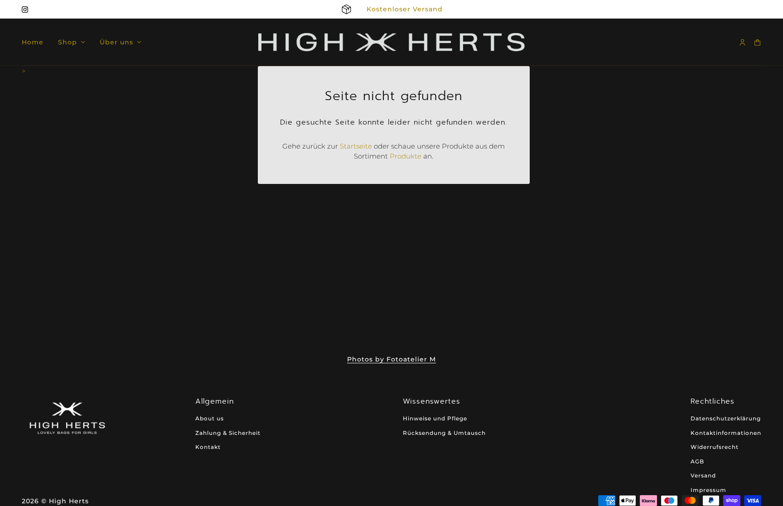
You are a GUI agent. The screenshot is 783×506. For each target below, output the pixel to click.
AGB (697, 461)
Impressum (708, 490)
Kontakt (208, 446)
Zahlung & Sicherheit (228, 432)
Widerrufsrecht (715, 446)
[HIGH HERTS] (391, 42)
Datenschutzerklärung (726, 418)
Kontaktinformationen (726, 432)
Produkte (405, 156)
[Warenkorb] (757, 42)
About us (209, 418)
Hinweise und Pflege (435, 418)
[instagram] (25, 9)
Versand (703, 475)
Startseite (356, 146)
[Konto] (742, 42)
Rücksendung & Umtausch (444, 432)
